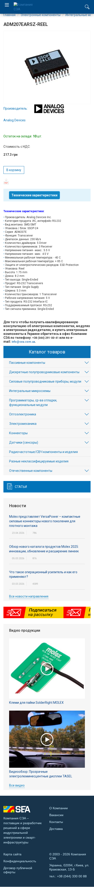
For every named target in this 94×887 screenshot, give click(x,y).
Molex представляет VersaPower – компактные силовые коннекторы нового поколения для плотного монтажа (44, 521)
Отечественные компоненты (30, 471)
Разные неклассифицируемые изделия (38, 461)
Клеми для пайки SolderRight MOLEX (36, 702)
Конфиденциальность (19, 861)
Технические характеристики (34, 195)
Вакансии (56, 815)
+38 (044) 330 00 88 (72, 876)
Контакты (56, 822)
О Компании (58, 808)
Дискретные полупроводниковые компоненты (44, 372)
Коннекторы (18, 433)
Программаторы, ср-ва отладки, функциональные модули (33, 402)
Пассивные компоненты (27, 362)
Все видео (17, 785)
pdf (6, 181)
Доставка (56, 829)
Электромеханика (23, 423)
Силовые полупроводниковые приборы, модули (45, 381)
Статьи (21, 487)
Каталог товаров (47, 352)
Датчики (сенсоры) (23, 442)
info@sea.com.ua (23, 341)
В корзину (13, 170)
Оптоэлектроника (22, 414)
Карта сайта (12, 854)
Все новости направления (28, 596)
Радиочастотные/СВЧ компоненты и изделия (43, 452)
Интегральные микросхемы (29, 391)
